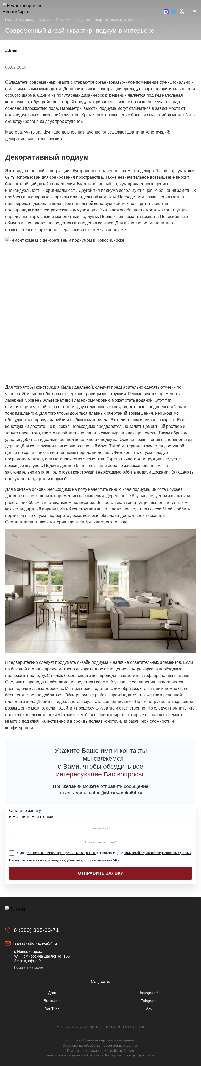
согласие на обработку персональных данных (61, 853)
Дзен (52, 992)
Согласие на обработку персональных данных (101, 1045)
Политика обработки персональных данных (100, 1040)
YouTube (52, 1009)
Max (148, 1009)
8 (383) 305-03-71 (36, 930)
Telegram (149, 1001)
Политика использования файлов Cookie (100, 1051)
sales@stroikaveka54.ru (35, 943)
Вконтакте (52, 1001)
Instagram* (149, 992)
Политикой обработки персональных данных (157, 853)
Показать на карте (28, 967)
